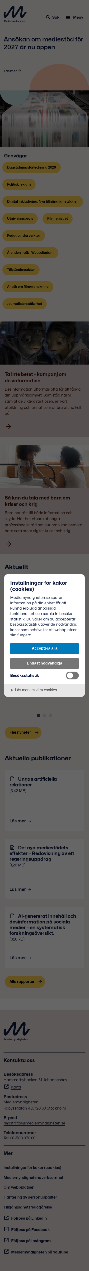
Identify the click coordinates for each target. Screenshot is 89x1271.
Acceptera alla (44, 648)
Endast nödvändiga (44, 663)
